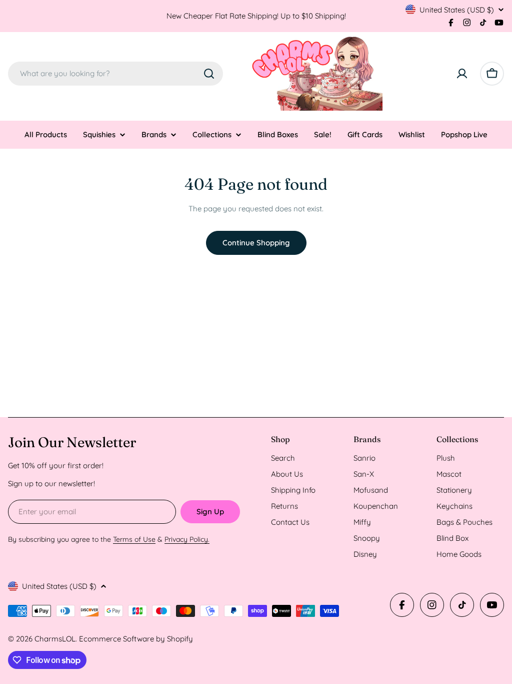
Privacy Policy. (187, 539)
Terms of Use (134, 539)
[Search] (209, 74)
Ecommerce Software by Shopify (136, 638)
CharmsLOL (55, 638)
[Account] (462, 74)
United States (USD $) (457, 10)
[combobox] (115, 74)
